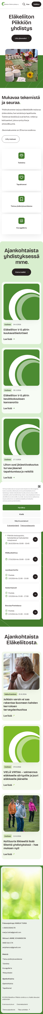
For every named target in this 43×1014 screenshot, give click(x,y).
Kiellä (21, 514)
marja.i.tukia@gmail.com (11, 932)
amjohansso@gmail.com (11, 947)
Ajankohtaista (7, 983)
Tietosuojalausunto (27, 525)
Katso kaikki (20, 272)
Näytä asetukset (21, 521)
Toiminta (5, 963)
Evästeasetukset (8, 1004)
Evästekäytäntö (13, 525)
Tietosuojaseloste (8, 1010)
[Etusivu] (10, 4)
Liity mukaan (10, 139)
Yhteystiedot (7, 973)
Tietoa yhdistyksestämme (12, 959)
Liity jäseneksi (21, 38)
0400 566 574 (7, 943)
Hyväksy (21, 507)
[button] (39, 486)
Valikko (36, 4)
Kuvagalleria (7, 968)
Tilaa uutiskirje (23, 1010)
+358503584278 (8, 928)
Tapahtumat (7, 988)
